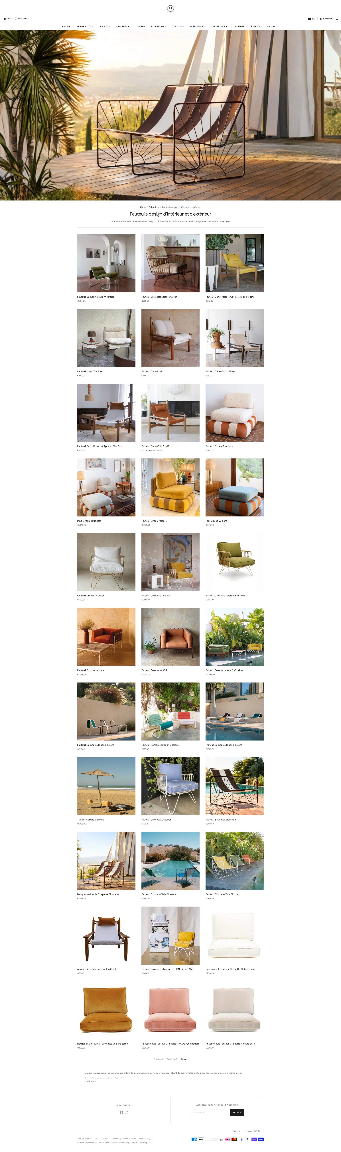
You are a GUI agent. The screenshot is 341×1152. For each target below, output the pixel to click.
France (253, 1131)
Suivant (184, 1059)
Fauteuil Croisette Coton (90, 595)
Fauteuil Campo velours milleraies (95, 296)
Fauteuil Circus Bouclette (219, 446)
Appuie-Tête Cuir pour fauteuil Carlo (97, 969)
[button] (8, 18)
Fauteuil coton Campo (89, 371)
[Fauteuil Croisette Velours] (170, 562)
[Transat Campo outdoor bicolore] (235, 711)
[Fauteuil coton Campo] (106, 338)
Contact (104, 1138)
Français (236, 1131)
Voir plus (226, 221)
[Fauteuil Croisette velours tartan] (170, 263)
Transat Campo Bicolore (90, 819)
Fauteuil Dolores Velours (90, 670)
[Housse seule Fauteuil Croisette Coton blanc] (235, 936)
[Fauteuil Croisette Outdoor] (170, 786)
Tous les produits (84, 1138)
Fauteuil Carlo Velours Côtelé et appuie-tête (230, 296)
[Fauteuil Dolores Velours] (106, 637)
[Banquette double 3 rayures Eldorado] (106, 861)
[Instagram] (313, 19)
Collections (154, 207)
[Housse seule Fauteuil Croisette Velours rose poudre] (170, 1010)
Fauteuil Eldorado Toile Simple (222, 894)
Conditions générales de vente (123, 1138)
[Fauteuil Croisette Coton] (106, 562)
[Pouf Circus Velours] (235, 487)
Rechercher (23, 18)
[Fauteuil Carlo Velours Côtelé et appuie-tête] (235, 263)
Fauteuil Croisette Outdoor (156, 819)
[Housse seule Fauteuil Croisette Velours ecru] (235, 1010)
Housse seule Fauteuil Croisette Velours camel (102, 1043)
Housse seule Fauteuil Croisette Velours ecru (230, 1043)
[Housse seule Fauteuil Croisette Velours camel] (106, 1010)
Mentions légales (146, 1138)
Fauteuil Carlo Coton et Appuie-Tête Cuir (99, 446)
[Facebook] (309, 19)
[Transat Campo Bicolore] (106, 786)
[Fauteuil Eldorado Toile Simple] (235, 861)
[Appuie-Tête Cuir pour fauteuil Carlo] (106, 936)
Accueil (66, 26)
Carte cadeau (220, 26)
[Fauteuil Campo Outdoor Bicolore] (170, 711)
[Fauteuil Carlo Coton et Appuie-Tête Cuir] (106, 413)
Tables (141, 26)
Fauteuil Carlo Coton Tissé (220, 371)
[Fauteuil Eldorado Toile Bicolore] (170, 861)
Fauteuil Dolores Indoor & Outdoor (225, 670)
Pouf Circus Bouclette (89, 520)
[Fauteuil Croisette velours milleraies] (235, 562)
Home (143, 207)
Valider (237, 1112)
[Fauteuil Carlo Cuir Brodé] (170, 413)
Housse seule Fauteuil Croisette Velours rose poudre (170, 1043)
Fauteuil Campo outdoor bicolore (95, 744)
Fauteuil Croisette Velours (155, 595)
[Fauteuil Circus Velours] (170, 487)
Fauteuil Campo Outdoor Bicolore (160, 744)
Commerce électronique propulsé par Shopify (130, 1142)
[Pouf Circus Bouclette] (106, 487)
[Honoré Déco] (170, 8)
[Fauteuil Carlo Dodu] (170, 338)
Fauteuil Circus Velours (154, 520)
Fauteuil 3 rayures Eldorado (221, 819)
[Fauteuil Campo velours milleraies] (106, 263)
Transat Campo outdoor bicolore (224, 744)
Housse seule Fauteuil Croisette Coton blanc (230, 969)
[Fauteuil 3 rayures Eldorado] (235, 786)
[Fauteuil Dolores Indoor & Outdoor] (235, 637)
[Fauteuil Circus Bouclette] (235, 413)
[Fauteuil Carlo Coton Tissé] (235, 338)
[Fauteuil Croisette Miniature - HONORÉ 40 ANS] (170, 936)
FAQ (96, 1138)
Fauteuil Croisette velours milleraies (225, 595)
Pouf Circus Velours (216, 520)
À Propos (256, 26)
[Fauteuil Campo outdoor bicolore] (106, 711)
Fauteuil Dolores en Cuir (154, 670)
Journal (239, 26)
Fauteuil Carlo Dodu (152, 371)
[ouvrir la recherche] (16, 18)
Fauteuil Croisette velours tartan (159, 296)
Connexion (327, 18)
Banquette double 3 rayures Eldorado (98, 894)
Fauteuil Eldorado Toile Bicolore (158, 894)
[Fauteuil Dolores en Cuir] (170, 637)
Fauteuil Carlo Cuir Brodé (155, 446)
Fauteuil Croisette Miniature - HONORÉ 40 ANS (167, 969)
